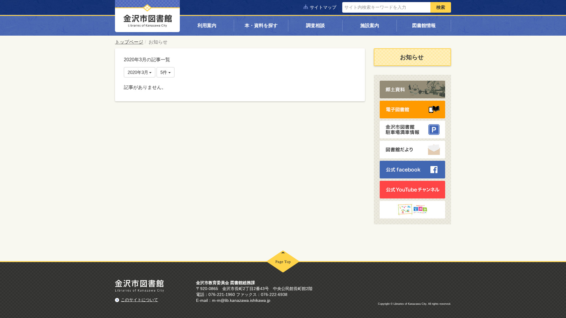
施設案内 (369, 25)
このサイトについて (139, 299)
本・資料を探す (261, 25)
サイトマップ (323, 7)
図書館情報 (424, 25)
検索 (440, 7)
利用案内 (207, 25)
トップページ (129, 41)
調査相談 (315, 25)
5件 (164, 72)
